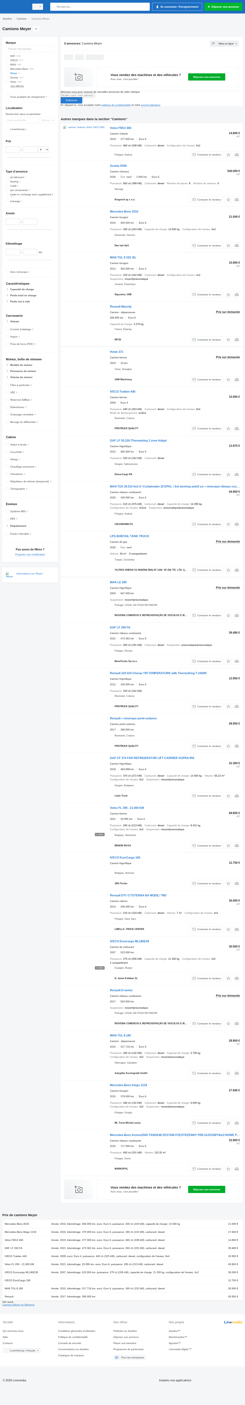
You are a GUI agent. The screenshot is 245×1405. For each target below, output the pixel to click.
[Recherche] (53, 6)
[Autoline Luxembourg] (15, 7)
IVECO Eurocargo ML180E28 (129, 941)
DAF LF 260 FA (120, 627)
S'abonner (71, 100)
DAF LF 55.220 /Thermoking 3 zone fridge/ (138, 440)
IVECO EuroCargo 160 (125, 857)
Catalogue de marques (71, 1355)
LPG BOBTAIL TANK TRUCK (129, 536)
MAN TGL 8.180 (120, 1035)
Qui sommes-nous (13, 1330)
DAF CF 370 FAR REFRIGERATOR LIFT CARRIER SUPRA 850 (152, 758)
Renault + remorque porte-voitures (133, 718)
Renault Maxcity (121, 306)
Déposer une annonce (206, 77)
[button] (228, 154)
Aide (5, 1337)
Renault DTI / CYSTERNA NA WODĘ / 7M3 (138, 895)
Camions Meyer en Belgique (18, 1304)
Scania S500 (118, 165)
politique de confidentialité (116, 104)
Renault (9, 1296)
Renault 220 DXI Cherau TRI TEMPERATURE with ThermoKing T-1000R (158, 673)
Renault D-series (121, 990)
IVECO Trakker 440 (122, 391)
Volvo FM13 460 (120, 127)
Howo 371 (116, 351)
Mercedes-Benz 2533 (124, 211)
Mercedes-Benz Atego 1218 (128, 1085)
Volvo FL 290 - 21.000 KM (127, 807)
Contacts (8, 1343)
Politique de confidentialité (73, 1337)
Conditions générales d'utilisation (76, 1330)
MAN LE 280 (118, 582)
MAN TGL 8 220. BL (123, 257)
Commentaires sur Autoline (73, 1349)
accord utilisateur (150, 104)
